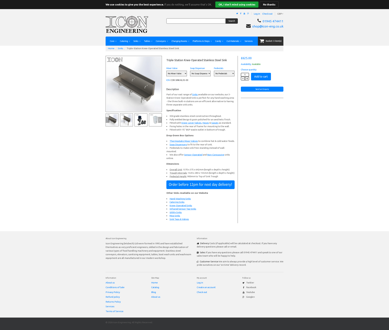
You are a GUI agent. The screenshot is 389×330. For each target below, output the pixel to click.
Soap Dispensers (178, 144)
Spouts (215, 123)
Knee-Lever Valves (191, 123)
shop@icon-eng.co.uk (267, 26)
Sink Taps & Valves (179, 219)
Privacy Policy (113, 292)
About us (110, 282)
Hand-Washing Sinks (180, 198)
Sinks (135, 41)
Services (249, 41)
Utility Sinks (176, 212)
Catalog (155, 287)
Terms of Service (114, 311)
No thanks (269, 4)
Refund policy (113, 297)
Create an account (206, 287)
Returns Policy (113, 301)
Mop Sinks (175, 215)
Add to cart (261, 76)
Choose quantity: (249, 69)
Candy (218, 41)
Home (111, 48)
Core (112, 41)
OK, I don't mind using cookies (237, 4)
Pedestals (218, 68)
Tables (147, 41)
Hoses (205, 123)
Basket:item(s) (274, 41)
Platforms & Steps (201, 41)
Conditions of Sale (115, 287)
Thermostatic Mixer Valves (184, 141)
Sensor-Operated (193, 154)
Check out (267, 13)
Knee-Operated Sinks (181, 205)
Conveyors (161, 41)
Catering (124, 41)
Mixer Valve (171, 68)
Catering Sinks (177, 202)
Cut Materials (233, 41)
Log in (257, 13)
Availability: (246, 64)
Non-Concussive (215, 154)
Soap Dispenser (197, 68)
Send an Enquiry (262, 89)
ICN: (168, 80)
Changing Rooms (179, 41)
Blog (153, 292)
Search (232, 21)
